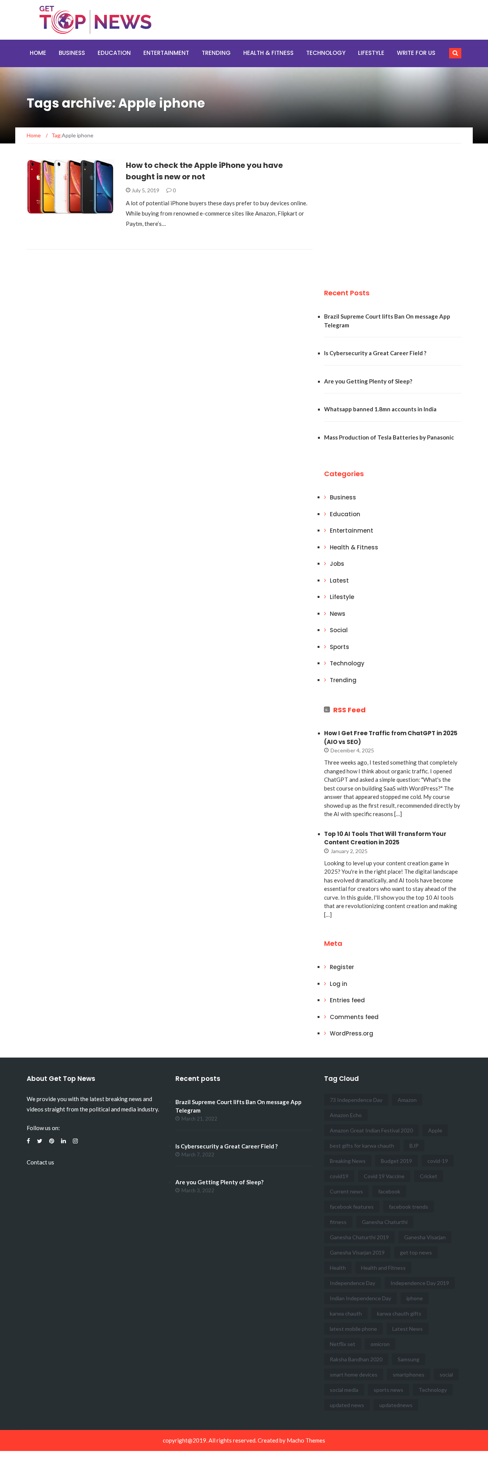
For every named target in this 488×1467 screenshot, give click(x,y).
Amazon (407, 1100)
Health (338, 1267)
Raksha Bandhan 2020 (356, 1359)
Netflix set (342, 1344)
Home (38, 53)
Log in (338, 984)
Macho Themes (306, 1440)
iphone (414, 1298)
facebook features (352, 1206)
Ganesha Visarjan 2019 (357, 1252)
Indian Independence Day (360, 1298)
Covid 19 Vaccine (384, 1176)
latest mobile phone (353, 1328)
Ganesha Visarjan (425, 1237)
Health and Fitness (383, 1267)
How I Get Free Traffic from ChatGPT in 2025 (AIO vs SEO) (391, 737)
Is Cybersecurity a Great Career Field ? (375, 352)
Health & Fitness (268, 53)
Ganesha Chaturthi (385, 1222)
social (446, 1374)
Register (342, 967)
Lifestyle (371, 53)
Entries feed (347, 1000)
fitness (338, 1222)
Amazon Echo (346, 1115)
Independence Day (352, 1283)
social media (344, 1389)
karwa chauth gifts (399, 1313)
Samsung (408, 1359)
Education (114, 53)
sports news (388, 1389)
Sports (339, 647)
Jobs (337, 564)
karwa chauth (346, 1313)
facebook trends (408, 1206)
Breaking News (348, 1161)
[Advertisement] (381, 212)
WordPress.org (351, 1033)
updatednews (396, 1405)
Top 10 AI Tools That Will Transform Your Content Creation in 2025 (385, 838)
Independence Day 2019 (419, 1283)
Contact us (40, 1162)
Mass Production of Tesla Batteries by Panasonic (389, 437)
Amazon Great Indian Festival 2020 (371, 1130)
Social (339, 630)
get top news (416, 1252)
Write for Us (416, 53)
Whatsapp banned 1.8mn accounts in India (380, 409)
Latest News (407, 1328)
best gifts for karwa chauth (362, 1145)
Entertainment (166, 53)
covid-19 (437, 1161)
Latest (339, 580)
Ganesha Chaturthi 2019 (359, 1237)
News (337, 614)
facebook (389, 1191)
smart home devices (353, 1374)
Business (72, 53)
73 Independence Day (356, 1100)
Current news (346, 1191)
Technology (325, 53)
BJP (414, 1145)
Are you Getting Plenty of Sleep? (368, 381)
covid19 (339, 1176)
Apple (435, 1130)
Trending (216, 53)
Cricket (428, 1176)
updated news (347, 1405)
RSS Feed (349, 710)
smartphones (408, 1374)
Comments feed (354, 1017)
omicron (380, 1344)
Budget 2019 (396, 1161)
